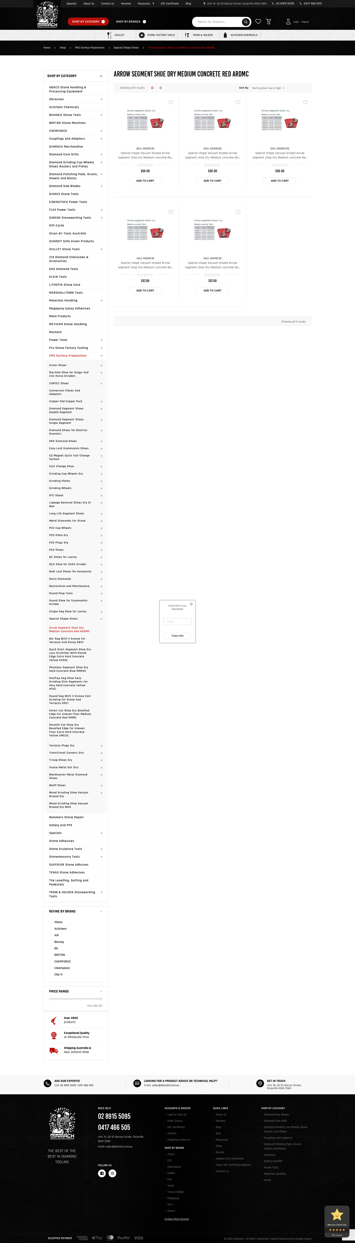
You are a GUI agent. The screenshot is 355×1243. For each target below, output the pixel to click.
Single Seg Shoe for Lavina (67, 611)
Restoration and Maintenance (69, 586)
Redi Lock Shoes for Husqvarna (70, 571)
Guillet (171, 1173)
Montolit (55, 332)
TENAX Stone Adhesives (67, 872)
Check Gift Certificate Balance (233, 1165)
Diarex (171, 1211)
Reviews (126, 4)
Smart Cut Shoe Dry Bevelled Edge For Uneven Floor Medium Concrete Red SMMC (70, 714)
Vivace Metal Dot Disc (64, 767)
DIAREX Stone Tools (64, 194)
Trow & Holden (176, 1192)
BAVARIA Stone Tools (65, 115)
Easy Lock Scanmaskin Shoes (69, 448)
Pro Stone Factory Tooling (68, 348)
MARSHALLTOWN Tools (66, 293)
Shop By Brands (128, 21)
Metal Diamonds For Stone (67, 521)
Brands (220, 1152)
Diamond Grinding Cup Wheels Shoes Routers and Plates (71, 164)
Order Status (175, 1121)
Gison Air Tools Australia (67, 233)
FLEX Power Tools (62, 210)
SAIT (170, 1205)
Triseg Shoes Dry (60, 760)
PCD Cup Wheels (60, 528)
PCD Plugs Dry (58, 543)
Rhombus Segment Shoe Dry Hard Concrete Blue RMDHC (68, 669)
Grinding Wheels (60, 488)
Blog (188, 4)
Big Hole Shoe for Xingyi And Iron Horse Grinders (69, 374)
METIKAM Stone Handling (68, 324)
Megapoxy (173, 1198)
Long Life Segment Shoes (66, 513)
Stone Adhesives (61, 841)
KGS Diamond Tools (63, 269)
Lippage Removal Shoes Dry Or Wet (70, 504)
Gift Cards (56, 225)
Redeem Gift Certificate (230, 1159)
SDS (218, 1133)
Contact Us (107, 4)
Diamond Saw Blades (65, 186)
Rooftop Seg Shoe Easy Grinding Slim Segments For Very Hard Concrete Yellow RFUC (68, 683)
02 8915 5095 (284, 3)
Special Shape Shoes (126, 48)
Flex (169, 1179)
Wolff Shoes (57, 785)
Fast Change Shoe (61, 466)
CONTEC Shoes (59, 383)
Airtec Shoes (58, 365)
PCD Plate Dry (58, 535)
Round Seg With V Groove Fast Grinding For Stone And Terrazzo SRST (70, 699)
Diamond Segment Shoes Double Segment (66, 410)
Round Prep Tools (61, 593)
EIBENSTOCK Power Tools (68, 202)
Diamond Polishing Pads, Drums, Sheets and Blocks (73, 176)
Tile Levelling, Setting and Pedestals (68, 882)
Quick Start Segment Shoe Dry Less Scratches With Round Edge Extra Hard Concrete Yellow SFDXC (70, 655)
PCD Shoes (56, 550)
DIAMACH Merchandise (66, 146)
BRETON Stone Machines (67, 123)
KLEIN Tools (58, 277)
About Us (88, 4)
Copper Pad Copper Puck (65, 401)
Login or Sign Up (177, 1115)
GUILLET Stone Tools (64, 249)
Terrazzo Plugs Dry (62, 746)
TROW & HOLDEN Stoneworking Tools (72, 894)
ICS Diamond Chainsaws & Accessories (69, 259)
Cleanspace (174, 1167)
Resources (144, 4)
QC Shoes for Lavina (63, 557)
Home (46, 48)
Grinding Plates (59, 481)
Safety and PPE (60, 825)
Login (296, 22)
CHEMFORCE (58, 131)
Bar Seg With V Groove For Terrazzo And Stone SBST (67, 640)
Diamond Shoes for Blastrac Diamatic (68, 432)
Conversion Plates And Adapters (64, 392)
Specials (72, 4)
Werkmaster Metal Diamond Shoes (68, 776)
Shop (63, 48)
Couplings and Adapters (67, 138)
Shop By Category (85, 21)
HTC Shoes (56, 495)
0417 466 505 (312, 3)
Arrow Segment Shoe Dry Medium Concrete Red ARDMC (69, 629)
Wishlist (172, 1133)
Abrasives (56, 99)
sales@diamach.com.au (165, 1085)
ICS (169, 1160)
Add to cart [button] (145, 180)
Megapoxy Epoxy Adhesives (69, 308)
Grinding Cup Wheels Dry (66, 474)
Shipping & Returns (178, 1140)
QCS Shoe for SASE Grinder (67, 564)
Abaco (171, 1154)
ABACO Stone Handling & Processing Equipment (67, 89)
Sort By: (243, 88)
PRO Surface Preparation (89, 48)
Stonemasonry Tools (64, 857)
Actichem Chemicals (64, 107)
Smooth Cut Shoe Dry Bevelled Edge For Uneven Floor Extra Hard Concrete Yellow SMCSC (67, 730)
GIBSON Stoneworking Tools (70, 218)
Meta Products (60, 316)
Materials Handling (63, 300)
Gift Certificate (170, 4)
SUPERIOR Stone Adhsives (69, 864)
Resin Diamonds (60, 579)
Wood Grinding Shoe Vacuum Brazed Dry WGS (68, 805)
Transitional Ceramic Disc (66, 753)
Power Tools (58, 340)
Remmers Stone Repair (66, 817)
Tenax (170, 1186)
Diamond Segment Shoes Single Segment (66, 421)
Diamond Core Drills (64, 154)
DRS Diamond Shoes (63, 441)
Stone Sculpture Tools (65, 849)
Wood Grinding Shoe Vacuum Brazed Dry (68, 794)
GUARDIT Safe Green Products (71, 241)
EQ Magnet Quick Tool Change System (69, 457)
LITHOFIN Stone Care (64, 285)
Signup (305, 22)
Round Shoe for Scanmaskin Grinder (68, 602)
